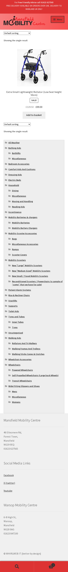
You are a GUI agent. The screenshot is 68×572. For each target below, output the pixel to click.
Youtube (8, 490)
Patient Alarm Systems (19, 290)
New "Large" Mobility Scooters (27, 265)
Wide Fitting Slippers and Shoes (24, 386)
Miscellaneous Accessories (25, 244)
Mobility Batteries (21, 222)
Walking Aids (14, 338)
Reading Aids (18, 206)
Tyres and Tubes (16, 316)
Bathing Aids (14, 148)
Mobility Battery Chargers (24, 228)
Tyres (15, 327)
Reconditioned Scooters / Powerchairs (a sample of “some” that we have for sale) (37, 283)
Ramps (15, 249)
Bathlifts (16, 153)
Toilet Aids (13, 311)
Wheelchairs (14, 364)
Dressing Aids (15, 174)
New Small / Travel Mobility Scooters (30, 276)
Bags (14, 238)
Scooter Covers (19, 254)
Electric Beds (14, 180)
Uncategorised (15, 332)
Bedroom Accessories (18, 164)
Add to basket (34, 115)
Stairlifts (12, 300)
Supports (13, 305)
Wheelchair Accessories (19, 359)
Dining (15, 190)
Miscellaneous (19, 158)
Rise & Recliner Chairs (19, 295)
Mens (14, 391)
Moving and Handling (22, 201)
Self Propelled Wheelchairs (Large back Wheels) (35, 375)
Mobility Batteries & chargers (22, 217)
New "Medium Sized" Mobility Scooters (31, 270)
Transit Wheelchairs (22, 380)
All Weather (14, 142)
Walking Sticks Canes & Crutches (28, 354)
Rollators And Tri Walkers (24, 343)
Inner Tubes (18, 322)
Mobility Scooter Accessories (22, 233)
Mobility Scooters (17, 260)
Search (17, 566)
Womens (16, 402)
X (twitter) (9, 483)
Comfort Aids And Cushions (21, 169)
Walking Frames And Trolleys (26, 348)
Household (13, 185)
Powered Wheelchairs (22, 370)
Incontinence (14, 212)
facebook (9, 475)
